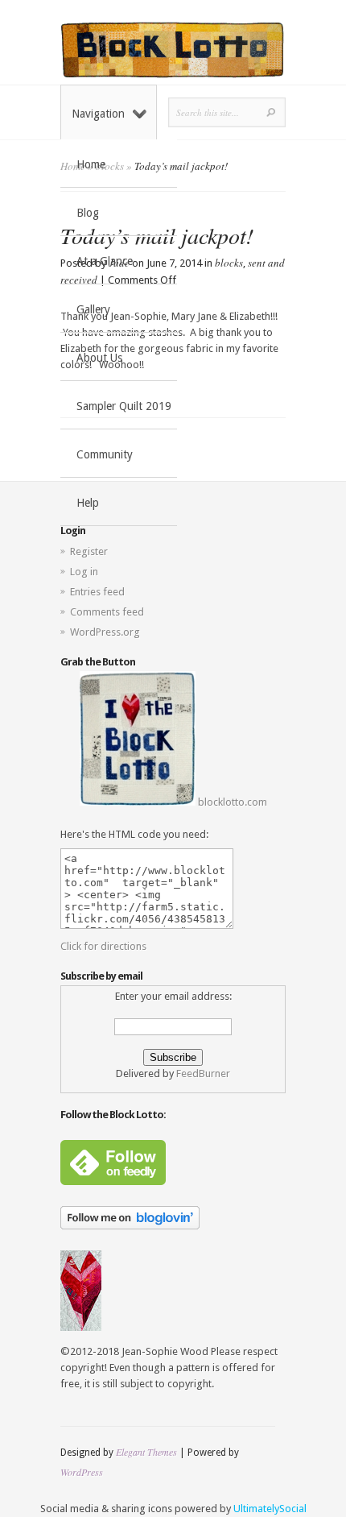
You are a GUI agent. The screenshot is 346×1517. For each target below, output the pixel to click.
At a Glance (104, 261)
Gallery (93, 309)
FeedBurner (203, 1073)
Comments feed (107, 612)
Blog (87, 212)
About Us (99, 357)
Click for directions (103, 946)
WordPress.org (105, 632)
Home (90, 164)
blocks (229, 262)
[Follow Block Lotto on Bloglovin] (130, 1226)
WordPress (81, 1471)
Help (87, 502)
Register (89, 551)
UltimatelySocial (270, 1508)
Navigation (98, 113)
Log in (84, 572)
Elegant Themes (146, 1451)
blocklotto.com (231, 802)
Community (104, 454)
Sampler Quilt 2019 (123, 406)
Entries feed (97, 592)
